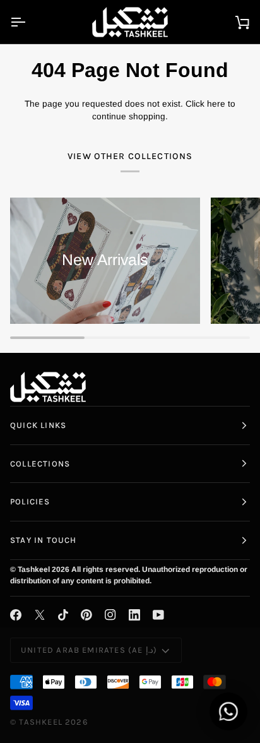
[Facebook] (15, 615)
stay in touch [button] (43, 540)
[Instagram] (110, 615)
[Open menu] (29, 22)
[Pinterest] (86, 615)
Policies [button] (30, 501)
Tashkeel (40, 722)
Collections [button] (40, 463)
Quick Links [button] (38, 425)
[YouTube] (158, 615)
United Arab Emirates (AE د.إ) (89, 650)
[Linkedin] (134, 615)
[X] (39, 615)
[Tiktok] (63, 615)
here (216, 104)
